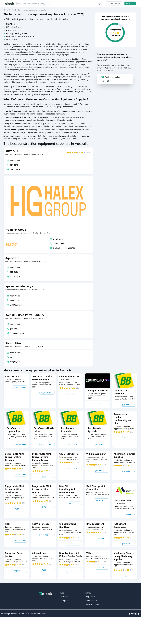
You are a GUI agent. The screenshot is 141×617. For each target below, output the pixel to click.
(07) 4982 (47, 535)
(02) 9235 (20, 387)
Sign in (100, 3)
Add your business (114, 3)
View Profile (15, 160)
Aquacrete (11, 30)
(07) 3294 (101, 444)
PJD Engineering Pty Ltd (17, 33)
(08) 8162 (128, 544)
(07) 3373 (16, 165)
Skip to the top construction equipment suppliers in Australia (36, 19)
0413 (47, 507)
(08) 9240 (47, 392)
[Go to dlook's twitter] (138, 614)
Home (6, 10)
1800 (102, 567)
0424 (20, 474)
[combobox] (32, 3)
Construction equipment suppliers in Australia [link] (29, 10)
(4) (87, 152)
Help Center (90, 596)
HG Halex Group (13, 27)
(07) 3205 (74, 444)
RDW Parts (11, 24)
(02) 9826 (128, 471)
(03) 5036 (74, 394)
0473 (20, 509)
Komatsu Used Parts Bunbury (20, 36)
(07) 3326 (74, 468)
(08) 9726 (16, 329)
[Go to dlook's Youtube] (132, 614)
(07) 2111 (47, 444)
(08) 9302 (74, 571)
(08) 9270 (101, 500)
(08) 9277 (74, 544)
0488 (15, 300)
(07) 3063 (20, 444)
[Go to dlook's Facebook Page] (129, 614)
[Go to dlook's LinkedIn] (135, 614)
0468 (129, 438)
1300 (129, 514)
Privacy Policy (91, 600)
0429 (102, 404)
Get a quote (130, 3)
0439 (15, 357)
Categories (64, 600)
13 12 (20, 540)
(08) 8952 (20, 571)
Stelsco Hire (11, 39)
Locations (64, 596)
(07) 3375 (128, 404)
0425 (58, 243)
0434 (47, 477)
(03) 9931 (101, 470)
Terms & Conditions (93, 604)
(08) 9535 (16, 272)
